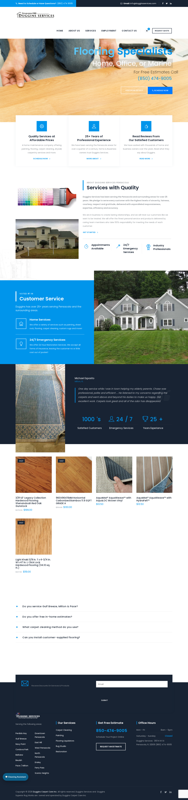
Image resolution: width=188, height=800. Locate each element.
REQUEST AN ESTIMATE (111, 746)
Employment (108, 30)
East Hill (38, 742)
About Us (74, 30)
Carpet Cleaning (64, 730)
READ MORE (145, 158)
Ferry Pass (39, 767)
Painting (60, 735)
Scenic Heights (42, 773)
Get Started (89, 232)
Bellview (19, 754)
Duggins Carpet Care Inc (45, 791)
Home (60, 30)
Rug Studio (61, 746)
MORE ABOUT (93, 158)
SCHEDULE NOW (40, 158)
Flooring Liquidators (65, 740)
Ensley (38, 762)
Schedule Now (27, 92)
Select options (114, 479)
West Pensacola (42, 747)
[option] (124, 393)
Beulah (19, 760)
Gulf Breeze (21, 738)
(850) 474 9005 (65, 3)
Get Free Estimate (110, 723)
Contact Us (129, 30)
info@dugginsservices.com (143, 3)
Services (90, 30)
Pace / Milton (22, 765)
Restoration (61, 751)
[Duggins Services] (35, 15)
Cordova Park (22, 749)
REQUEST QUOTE (162, 31)
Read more (33, 479)
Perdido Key (21, 733)
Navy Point (21, 744)
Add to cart (73, 479)
